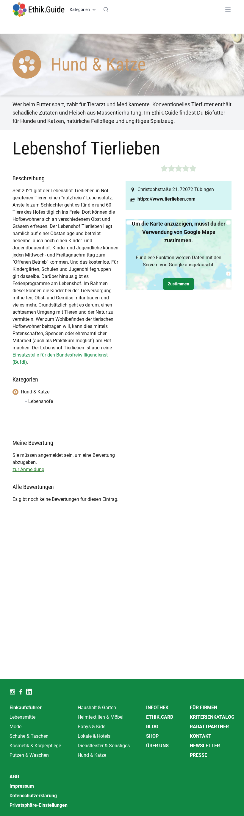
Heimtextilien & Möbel (100, 717)
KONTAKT (200, 736)
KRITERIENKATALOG (212, 717)
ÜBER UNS (157, 745)
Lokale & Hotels (94, 736)
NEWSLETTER (205, 745)
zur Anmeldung (28, 469)
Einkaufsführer (26, 707)
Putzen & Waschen (29, 755)
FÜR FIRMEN (203, 707)
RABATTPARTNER (209, 726)
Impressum (22, 786)
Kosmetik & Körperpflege (35, 745)
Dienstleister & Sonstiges (104, 745)
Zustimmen (178, 284)
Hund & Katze (92, 755)
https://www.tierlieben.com (166, 199)
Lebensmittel (23, 717)
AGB (14, 776)
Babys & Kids (91, 726)
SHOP (152, 736)
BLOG (152, 726)
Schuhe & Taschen (29, 736)
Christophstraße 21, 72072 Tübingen (175, 189)
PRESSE (198, 755)
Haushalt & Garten (97, 707)
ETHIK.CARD (159, 717)
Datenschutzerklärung (33, 795)
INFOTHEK (157, 707)
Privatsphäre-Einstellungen (39, 805)
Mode (15, 726)
